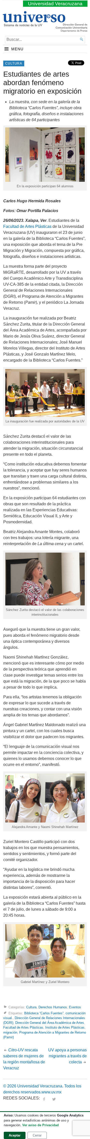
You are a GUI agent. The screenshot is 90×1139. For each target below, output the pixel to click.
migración (10, 1032)
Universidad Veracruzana (55, 3)
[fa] (44, 1098)
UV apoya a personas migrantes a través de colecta (67, 1056)
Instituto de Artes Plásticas (64, 1027)
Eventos (75, 1007)
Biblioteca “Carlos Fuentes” (44, 1013)
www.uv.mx (52, 1092)
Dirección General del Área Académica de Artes (49, 1023)
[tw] (54, 1098)
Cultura (13, 63)
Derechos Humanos (52, 1007)
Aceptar (14, 1135)
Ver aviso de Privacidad (40, 1125)
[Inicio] (33, 24)
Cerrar (37, 1135)
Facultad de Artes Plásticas (27, 226)
